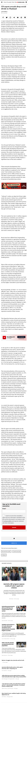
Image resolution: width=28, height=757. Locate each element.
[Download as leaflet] (21, 17)
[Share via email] (17, 17)
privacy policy (8, 521)
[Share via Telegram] (14, 17)
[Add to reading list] (25, 17)
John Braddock (4, 11)
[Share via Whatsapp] (10, 17)
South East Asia (16, 551)
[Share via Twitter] (7, 17)
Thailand (4, 555)
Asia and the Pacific (6, 551)
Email (4, 508)
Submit (14, 527)
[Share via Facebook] (3, 17)
